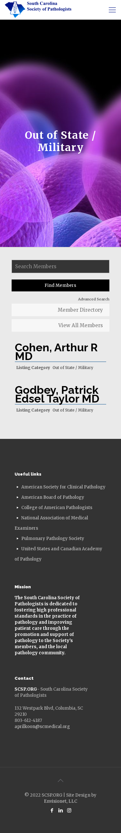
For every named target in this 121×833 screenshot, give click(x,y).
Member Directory (80, 310)
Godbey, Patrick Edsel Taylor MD (57, 394)
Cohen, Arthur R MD (56, 352)
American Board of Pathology (52, 497)
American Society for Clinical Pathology (63, 487)
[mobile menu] (112, 9)
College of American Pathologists (56, 507)
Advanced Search (93, 299)
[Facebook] (51, 810)
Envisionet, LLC (60, 801)
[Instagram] (69, 810)
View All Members (80, 325)
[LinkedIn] (60, 810)
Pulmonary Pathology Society (52, 538)
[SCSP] (38, 10)
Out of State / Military (73, 367)
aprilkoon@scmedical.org (42, 726)
